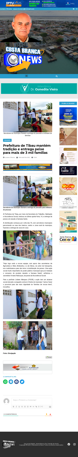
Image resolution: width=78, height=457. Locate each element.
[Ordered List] (24, 406)
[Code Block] (33, 406)
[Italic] (16, 406)
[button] (26, 75)
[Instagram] (76, 9)
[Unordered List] (27, 406)
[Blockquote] (30, 406)
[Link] (36, 406)
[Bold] (13, 406)
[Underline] (19, 406)
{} (39, 406)
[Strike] (22, 406)
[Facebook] (73, 9)
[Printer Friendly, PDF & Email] (49, 357)
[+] (42, 406)
